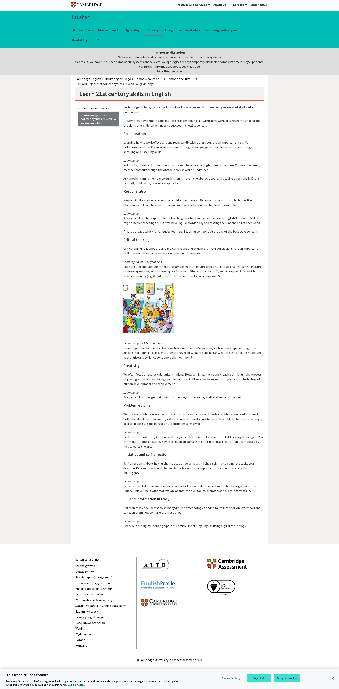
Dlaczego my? (108, 30)
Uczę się (152, 30)
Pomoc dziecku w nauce (93, 108)
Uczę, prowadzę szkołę (181, 30)
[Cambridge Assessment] (227, 576)
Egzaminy (132, 30)
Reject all (259, 678)
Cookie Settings (231, 678)
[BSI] (221, 602)
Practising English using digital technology (217, 526)
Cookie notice (76, 685)
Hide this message (169, 71)
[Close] (332, 678)
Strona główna (82, 30)
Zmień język (259, 5)
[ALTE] (155, 578)
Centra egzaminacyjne (221, 30)
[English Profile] (158, 596)
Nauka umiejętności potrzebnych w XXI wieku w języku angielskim (98, 119)
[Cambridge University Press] (159, 614)
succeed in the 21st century (189, 125)
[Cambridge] (86, 5)
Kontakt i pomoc (84, 40)
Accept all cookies (287, 678)
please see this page (186, 66)
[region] (169, 679)
